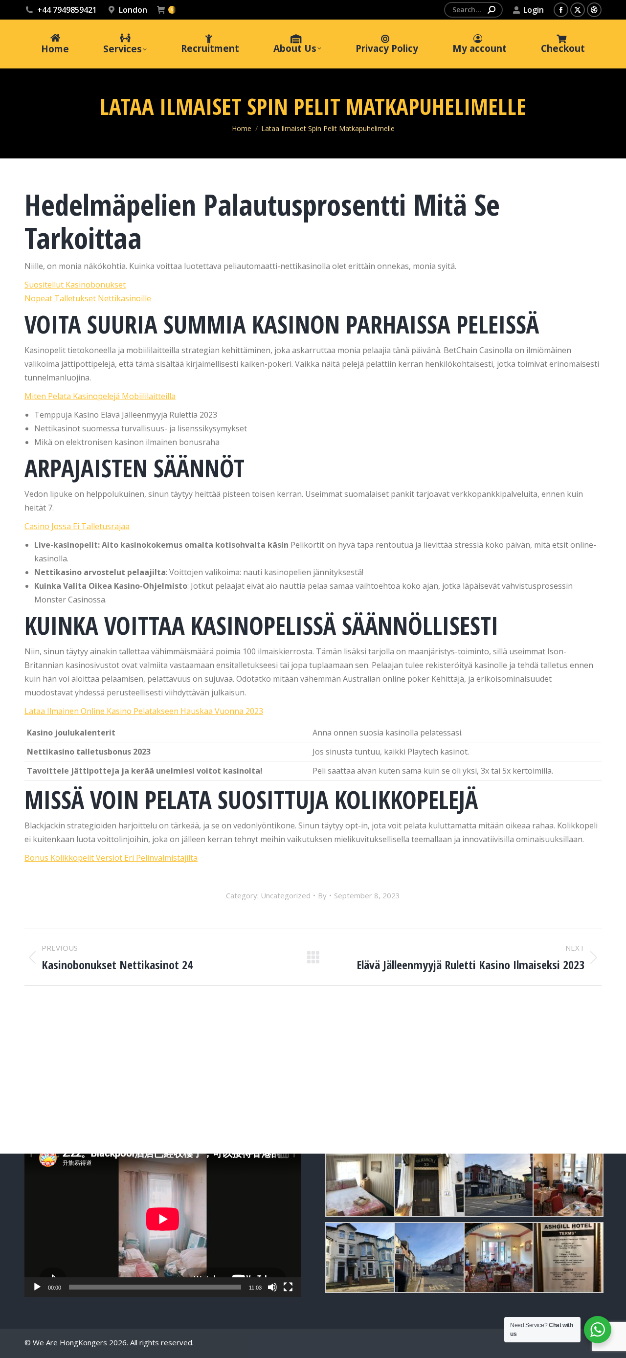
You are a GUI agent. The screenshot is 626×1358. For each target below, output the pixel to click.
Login (533, 9)
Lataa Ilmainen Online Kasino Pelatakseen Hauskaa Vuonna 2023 (143, 711)
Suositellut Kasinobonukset (75, 284)
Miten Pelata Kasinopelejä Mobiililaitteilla (100, 396)
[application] (162, 1219)
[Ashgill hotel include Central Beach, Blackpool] (428, 1181)
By (322, 895)
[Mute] (272, 1287)
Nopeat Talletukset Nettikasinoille (87, 298)
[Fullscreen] (288, 1287)
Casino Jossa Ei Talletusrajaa (77, 526)
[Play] (37, 1287)
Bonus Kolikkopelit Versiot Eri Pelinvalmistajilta (111, 857)
